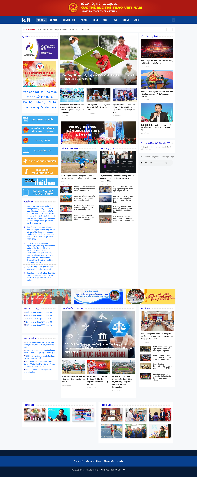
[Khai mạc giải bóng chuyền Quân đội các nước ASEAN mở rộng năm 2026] (66, 198)
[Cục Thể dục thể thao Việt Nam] (26, 20)
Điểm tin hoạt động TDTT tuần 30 (39, 322)
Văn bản (90, 461)
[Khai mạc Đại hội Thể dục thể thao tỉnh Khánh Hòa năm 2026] (99, 95)
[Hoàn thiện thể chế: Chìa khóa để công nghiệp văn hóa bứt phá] (157, 39)
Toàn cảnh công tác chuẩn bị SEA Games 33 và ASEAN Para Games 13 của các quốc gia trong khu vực (39, 364)
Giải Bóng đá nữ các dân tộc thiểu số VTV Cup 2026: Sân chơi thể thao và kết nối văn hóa (78, 178)
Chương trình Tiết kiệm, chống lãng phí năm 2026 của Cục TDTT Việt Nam (63, 29)
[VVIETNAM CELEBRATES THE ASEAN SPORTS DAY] (83, 409)
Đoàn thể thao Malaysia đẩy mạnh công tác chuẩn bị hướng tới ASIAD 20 (123, 189)
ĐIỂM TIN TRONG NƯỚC (32, 308)
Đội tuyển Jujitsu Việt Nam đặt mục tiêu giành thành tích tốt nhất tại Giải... (84, 208)
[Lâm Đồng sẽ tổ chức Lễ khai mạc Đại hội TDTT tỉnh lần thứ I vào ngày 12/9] (66, 217)
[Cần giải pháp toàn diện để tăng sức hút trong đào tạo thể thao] (73, 367)
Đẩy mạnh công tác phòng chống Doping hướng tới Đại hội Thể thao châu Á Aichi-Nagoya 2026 (117, 178)
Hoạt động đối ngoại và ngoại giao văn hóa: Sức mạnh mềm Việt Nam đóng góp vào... (157, 94)
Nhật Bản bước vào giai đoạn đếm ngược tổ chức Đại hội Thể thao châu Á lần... (122, 209)
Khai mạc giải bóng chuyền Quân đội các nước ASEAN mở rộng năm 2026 (84, 198)
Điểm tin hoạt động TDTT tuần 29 (39, 325)
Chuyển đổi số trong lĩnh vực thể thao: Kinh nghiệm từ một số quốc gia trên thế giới (39, 344)
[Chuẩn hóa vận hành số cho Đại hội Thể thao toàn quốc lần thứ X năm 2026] (66, 189)
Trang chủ (78, 461)
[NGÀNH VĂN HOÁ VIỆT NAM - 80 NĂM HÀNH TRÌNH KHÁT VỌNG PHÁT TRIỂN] (34, 409)
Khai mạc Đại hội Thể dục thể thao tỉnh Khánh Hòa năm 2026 (98, 107)
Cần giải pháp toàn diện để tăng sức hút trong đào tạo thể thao (73, 379)
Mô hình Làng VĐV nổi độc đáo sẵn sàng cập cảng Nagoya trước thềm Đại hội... (123, 199)
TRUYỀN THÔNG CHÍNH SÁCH (73, 308)
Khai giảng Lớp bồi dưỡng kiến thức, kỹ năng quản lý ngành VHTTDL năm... (162, 367)
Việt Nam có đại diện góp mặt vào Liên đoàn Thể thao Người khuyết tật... (162, 349)
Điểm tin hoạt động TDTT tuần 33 (39, 312)
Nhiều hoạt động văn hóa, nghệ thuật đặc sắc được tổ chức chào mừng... (162, 377)
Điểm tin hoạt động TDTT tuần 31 (38, 319)
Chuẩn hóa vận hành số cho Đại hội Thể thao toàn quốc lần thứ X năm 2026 (84, 189)
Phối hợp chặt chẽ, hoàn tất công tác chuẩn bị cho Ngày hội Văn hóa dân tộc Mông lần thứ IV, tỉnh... (157, 336)
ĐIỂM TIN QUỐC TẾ (30, 338)
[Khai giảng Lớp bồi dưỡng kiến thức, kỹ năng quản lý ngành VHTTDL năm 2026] (145, 366)
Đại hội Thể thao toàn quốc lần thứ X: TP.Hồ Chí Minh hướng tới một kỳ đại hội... (156, 127)
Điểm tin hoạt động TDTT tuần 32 (39, 316)
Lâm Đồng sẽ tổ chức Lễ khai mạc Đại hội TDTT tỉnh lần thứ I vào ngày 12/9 (84, 217)
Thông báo (109, 461)
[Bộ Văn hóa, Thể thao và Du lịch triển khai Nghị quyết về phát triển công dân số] (98, 367)
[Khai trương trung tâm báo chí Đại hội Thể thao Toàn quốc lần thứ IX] (59, 409)
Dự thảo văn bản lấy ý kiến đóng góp (155, 143)
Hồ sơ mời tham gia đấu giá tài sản (37, 29)
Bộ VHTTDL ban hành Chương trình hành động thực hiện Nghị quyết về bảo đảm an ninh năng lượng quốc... (122, 381)
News (98, 461)
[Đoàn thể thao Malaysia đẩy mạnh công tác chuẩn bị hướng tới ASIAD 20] (105, 189)
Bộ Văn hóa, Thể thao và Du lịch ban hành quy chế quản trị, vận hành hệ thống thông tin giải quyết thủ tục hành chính (98, 348)
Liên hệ (120, 461)
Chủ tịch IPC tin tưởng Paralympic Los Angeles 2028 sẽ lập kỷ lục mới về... (123, 218)
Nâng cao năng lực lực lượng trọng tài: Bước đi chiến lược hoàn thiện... (162, 357)
